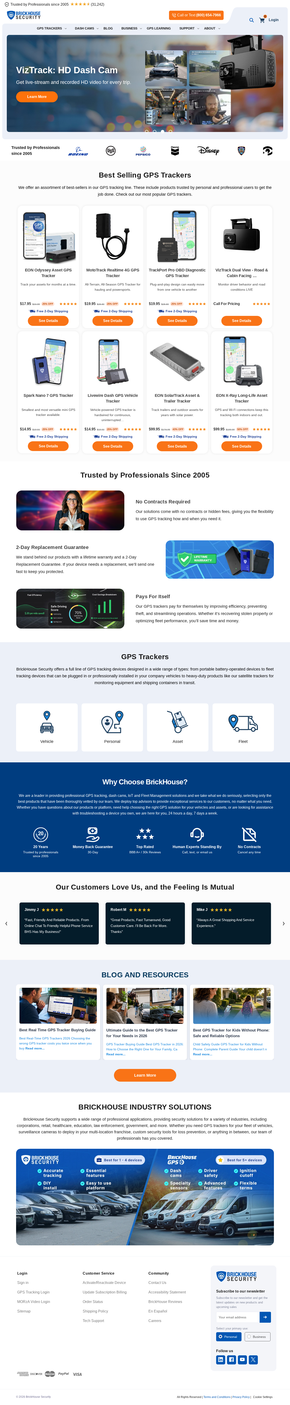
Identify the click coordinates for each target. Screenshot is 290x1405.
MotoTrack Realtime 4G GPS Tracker (112, 273)
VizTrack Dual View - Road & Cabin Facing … (241, 273)
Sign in (23, 1283)
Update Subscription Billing (105, 1292)
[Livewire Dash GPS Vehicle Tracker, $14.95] (113, 362)
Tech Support (93, 1321)
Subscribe (265, 1317)
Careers (154, 1321)
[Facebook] (231, 1359)
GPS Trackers (145, 657)
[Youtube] (242, 1359)
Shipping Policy (95, 1311)
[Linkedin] (220, 1359)
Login (274, 20)
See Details (177, 446)
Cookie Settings (263, 1397)
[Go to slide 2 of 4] (154, 131)
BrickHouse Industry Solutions (144, 1107)
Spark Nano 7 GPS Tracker (48, 395)
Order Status (93, 1302)
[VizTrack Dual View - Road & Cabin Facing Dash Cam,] (242, 236)
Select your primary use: (232, 1328)
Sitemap (24, 1311)
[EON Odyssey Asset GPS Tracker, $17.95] (48, 236)
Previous (6, 924)
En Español (157, 1311)
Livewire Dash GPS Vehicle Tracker (113, 398)
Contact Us (157, 1283)
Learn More (37, 100)
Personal (230, 1337)
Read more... (35, 1048)
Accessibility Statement (167, 1292)
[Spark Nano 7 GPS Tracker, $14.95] (48, 362)
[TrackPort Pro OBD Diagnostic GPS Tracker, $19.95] (177, 236)
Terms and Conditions (216, 1397)
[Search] (250, 20)
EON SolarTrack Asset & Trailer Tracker (177, 398)
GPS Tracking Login (33, 1292)
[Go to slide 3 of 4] (162, 131)
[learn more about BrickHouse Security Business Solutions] (145, 1197)
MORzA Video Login (33, 1302)
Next (284, 924)
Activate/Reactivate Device (104, 1283)
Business (259, 1337)
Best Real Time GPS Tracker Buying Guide (57, 1030)
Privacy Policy (241, 1397)
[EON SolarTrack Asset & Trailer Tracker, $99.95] (177, 362)
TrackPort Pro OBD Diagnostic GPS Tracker (177, 273)
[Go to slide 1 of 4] (146, 131)
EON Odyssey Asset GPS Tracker (48, 273)
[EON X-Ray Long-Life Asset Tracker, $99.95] (242, 362)
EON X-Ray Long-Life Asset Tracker (241, 398)
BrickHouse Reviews (165, 1302)
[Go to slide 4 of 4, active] (170, 131)
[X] (253, 1359)
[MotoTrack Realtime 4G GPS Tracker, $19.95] (113, 236)
